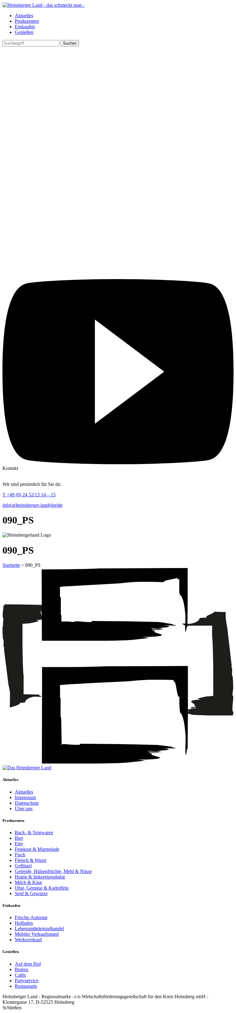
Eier (19, 843)
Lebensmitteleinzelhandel (39, 928)
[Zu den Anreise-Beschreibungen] (26, 767)
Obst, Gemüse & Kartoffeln (42, 888)
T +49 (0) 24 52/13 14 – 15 (29, 494)
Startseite (11, 565)
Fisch (20, 854)
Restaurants (26, 986)
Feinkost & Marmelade (37, 849)
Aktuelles (24, 15)
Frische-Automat (31, 917)
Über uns (24, 808)
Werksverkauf (28, 939)
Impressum (25, 797)
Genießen (24, 32)
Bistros (21, 969)
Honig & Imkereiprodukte (40, 876)
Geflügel (23, 865)
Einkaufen (25, 26)
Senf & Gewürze (31, 893)
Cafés (20, 975)
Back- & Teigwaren (34, 832)
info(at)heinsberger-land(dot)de (32, 505)
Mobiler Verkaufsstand (37, 934)
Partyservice (26, 980)
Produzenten (27, 21)
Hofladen (24, 923)
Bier (19, 838)
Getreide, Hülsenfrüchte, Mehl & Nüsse (53, 871)
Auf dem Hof (28, 964)
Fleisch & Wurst (30, 860)
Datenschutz (27, 803)
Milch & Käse (28, 882)
